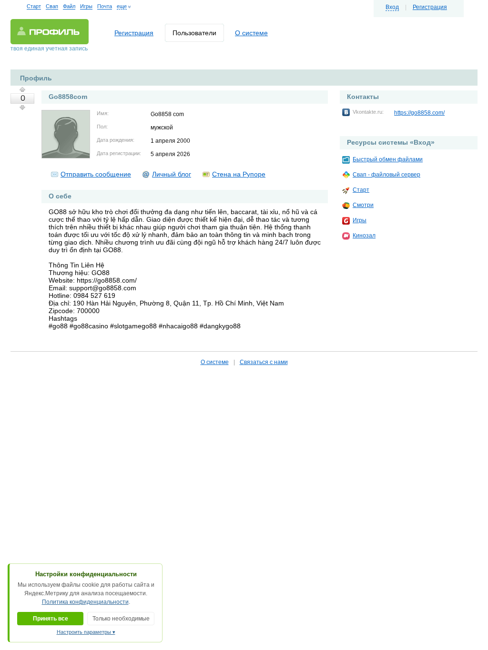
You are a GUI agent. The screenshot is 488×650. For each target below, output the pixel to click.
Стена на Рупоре (238, 174)
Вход (392, 7)
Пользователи (194, 33)
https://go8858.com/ (419, 112)
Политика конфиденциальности (85, 602)
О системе (251, 33)
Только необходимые (121, 618)
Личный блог (171, 174)
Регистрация (430, 7)
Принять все (50, 618)
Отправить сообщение (96, 174)
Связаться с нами (264, 362)
